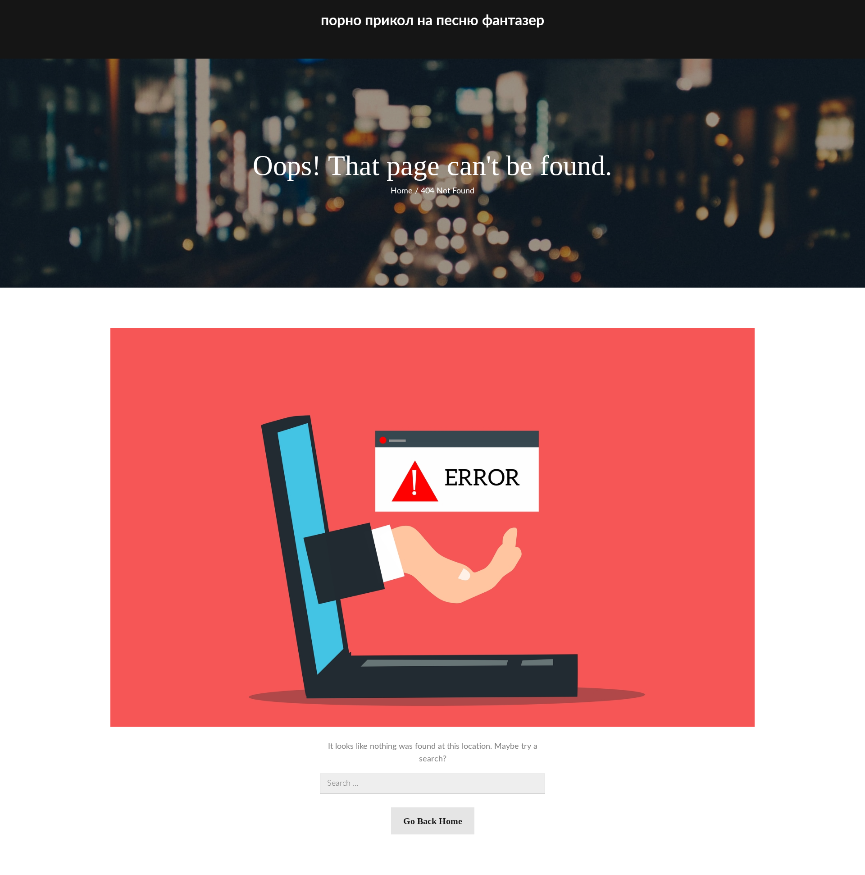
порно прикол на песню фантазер (432, 21)
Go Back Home (432, 821)
